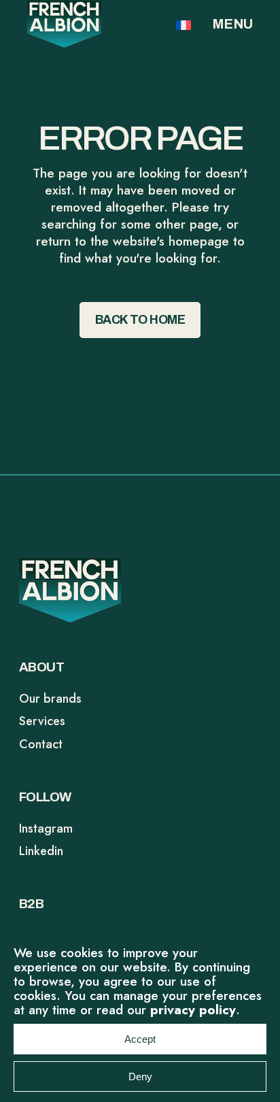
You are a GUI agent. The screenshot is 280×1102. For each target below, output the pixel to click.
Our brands (50, 698)
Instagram (46, 828)
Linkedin (41, 851)
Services (42, 721)
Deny (140, 1076)
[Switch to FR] (183, 24)
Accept (140, 1039)
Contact (41, 744)
